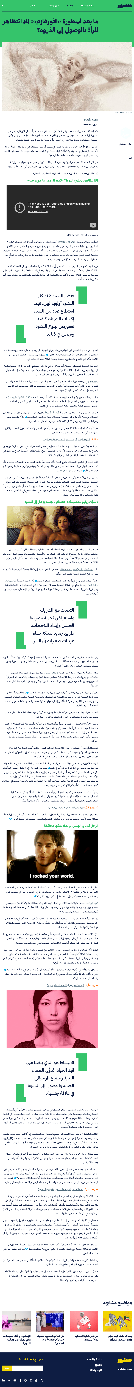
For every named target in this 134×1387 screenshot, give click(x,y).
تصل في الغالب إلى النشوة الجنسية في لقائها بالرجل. (36, 819)
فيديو (32, 5)
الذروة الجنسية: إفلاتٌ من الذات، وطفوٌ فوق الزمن (66, 439)
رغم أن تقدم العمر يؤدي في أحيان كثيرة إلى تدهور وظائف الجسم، (67, 580)
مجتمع (70, 5)
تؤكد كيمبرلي (92, 381)
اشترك (7, 1368)
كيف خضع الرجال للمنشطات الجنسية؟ (65, 985)
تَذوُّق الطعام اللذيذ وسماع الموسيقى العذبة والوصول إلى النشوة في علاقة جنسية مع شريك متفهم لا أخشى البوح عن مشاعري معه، (53, 1246)
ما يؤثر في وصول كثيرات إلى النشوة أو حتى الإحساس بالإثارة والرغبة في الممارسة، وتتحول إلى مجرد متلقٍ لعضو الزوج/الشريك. (52, 894)
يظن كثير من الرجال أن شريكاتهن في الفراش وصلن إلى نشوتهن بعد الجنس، (63, 692)
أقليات (87, 119)
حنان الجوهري (125, 143)
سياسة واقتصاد (87, 5)
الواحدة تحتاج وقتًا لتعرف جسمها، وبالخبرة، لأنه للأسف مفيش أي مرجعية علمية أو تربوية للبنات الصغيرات (51, 1175)
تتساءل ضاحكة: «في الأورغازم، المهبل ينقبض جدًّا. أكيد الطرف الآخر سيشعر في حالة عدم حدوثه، (52, 969)
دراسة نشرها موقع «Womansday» (76, 569)
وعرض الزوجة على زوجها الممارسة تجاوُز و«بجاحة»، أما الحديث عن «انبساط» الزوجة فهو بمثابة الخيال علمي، (50, 352)
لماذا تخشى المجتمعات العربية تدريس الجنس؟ (60, 1189)
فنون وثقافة (53, 5)
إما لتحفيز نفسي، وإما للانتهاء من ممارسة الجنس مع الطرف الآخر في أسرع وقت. (51, 765)
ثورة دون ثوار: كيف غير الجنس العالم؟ (66, 807)
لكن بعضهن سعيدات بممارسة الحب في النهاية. (49, 417)
